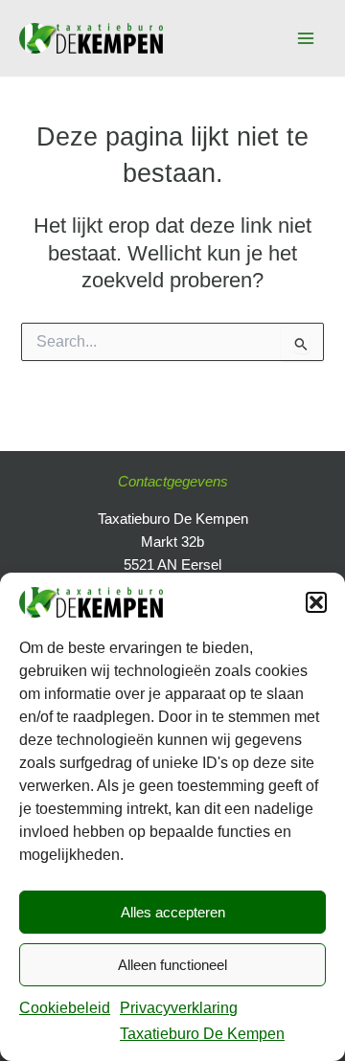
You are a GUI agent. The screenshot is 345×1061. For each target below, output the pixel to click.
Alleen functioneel (172, 965)
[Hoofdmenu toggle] (306, 38)
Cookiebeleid (64, 1008)
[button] (316, 602)
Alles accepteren (173, 912)
